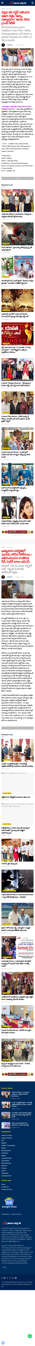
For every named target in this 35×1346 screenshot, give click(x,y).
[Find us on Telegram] (16, 1278)
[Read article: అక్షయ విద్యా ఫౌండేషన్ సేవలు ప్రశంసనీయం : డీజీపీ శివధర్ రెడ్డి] (5, 1125)
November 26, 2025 (7, 968)
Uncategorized (6, 1176)
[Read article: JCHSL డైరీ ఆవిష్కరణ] (17, 850)
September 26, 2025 (7, 319)
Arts (2, 1140)
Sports (3, 1171)
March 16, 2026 (6, 835)
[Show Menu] (2, 3)
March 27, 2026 (6, 252)
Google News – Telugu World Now (11, 1214)
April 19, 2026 (5, 769)
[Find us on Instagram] (10, 1278)
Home (3, 8)
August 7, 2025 (6, 354)
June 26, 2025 (5, 459)
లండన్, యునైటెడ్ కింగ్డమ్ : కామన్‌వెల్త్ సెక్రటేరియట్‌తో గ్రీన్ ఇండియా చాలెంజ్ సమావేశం (22, 1104)
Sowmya (9, 45)
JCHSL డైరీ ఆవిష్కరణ (9, 864)
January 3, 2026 (6, 899)
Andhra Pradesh (6, 1135)
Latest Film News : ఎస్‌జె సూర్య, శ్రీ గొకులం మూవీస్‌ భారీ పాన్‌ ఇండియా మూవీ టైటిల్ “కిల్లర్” (15, 418)
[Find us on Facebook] (1, 1278)
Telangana (4, 1173)
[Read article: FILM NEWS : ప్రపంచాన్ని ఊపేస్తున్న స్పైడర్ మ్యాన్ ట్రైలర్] (17, 233)
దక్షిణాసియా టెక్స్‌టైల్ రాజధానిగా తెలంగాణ (15, 797)
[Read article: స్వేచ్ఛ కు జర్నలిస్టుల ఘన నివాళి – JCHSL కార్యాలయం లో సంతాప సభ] (17, 1050)
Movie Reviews (6, 1163)
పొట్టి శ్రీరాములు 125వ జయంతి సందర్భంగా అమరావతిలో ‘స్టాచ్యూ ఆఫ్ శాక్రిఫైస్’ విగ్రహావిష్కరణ (15, 830)
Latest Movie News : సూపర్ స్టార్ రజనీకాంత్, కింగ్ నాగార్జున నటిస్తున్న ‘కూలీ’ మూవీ (15, 454)
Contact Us (5, 1187)
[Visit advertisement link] (17, 531)
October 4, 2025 (6, 1002)
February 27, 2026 (6, 866)
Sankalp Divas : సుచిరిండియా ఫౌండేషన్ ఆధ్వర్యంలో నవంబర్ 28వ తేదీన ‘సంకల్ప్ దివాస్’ (16, 963)
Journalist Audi (6, 1158)
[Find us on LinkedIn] (13, 1278)
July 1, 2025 (5, 388)
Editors (3, 1148)
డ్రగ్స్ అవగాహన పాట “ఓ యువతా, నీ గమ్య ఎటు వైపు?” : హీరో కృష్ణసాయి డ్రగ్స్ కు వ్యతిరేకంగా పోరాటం (16, 349)
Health (3, 1155)
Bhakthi (3, 1143)
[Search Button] (33, 3)
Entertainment (6, 1150)
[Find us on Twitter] (7, 1278)
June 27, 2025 (5, 424)
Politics (4, 1168)
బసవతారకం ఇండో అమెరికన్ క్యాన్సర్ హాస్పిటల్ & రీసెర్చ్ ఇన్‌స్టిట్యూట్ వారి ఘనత (21, 1114)
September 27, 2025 (7, 286)
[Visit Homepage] (17, 3)
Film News (9, 8)
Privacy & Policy (6, 1189)
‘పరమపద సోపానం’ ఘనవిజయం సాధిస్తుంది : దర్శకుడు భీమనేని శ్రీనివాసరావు (21, 1094)
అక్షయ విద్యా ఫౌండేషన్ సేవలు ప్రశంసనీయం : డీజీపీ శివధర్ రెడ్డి (20, 1124)
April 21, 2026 (5, 219)
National (4, 1165)
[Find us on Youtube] (4, 1278)
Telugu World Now (10, 1282)
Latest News (9, 547)
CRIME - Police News (9, 890)
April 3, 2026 (5, 799)
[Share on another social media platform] (17, 178)
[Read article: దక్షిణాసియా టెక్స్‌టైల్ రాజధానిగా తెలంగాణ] (17, 783)
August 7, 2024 (20, 45)
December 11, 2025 (7, 933)
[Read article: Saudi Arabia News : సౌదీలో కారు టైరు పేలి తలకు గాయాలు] (17, 1016)
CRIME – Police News (8, 1145)
